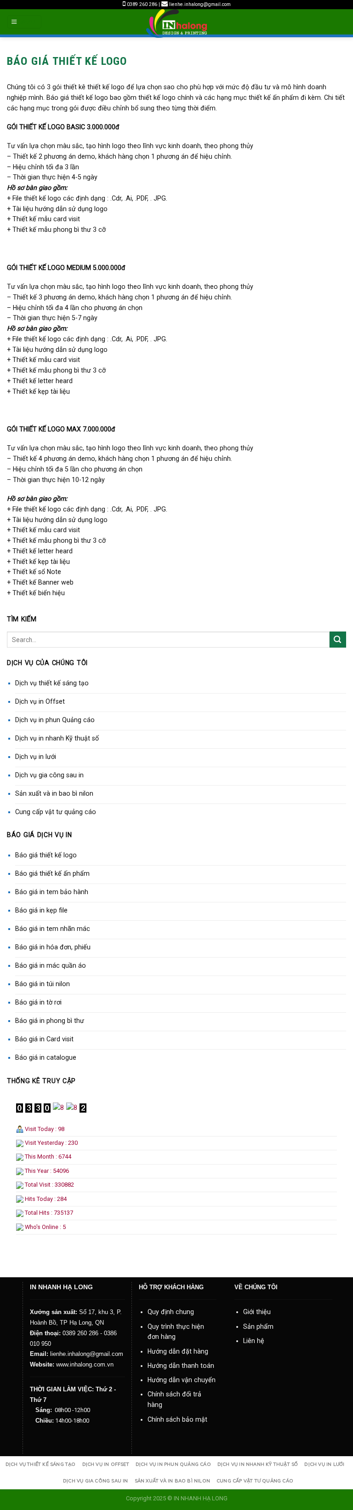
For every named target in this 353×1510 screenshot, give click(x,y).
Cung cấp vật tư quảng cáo (55, 811)
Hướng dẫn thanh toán (181, 1365)
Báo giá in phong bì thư (49, 1020)
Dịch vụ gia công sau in (49, 775)
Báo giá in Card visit (44, 1039)
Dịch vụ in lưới (35, 756)
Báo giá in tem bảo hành (51, 892)
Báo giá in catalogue (45, 1057)
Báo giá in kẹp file (41, 910)
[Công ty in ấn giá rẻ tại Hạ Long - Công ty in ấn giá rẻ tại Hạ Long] (176, 23)
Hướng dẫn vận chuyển (182, 1380)
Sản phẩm (258, 1326)
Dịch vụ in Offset (40, 701)
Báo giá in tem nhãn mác (52, 928)
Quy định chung (171, 1311)
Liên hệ (253, 1340)
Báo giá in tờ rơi (38, 1002)
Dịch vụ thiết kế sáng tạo (52, 683)
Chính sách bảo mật (177, 1419)
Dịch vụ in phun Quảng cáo (55, 719)
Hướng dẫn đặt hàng (178, 1351)
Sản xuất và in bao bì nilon (54, 793)
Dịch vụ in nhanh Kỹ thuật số (57, 738)
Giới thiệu (257, 1311)
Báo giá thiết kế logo (46, 855)
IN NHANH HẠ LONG (201, 1498)
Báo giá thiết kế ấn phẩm (52, 873)
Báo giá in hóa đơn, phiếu (53, 947)
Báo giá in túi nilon (42, 984)
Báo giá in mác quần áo (50, 965)
